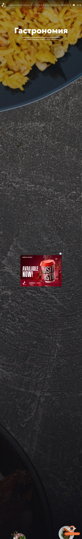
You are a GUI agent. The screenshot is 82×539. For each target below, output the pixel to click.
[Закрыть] (60, 254)
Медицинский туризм (56, 5)
